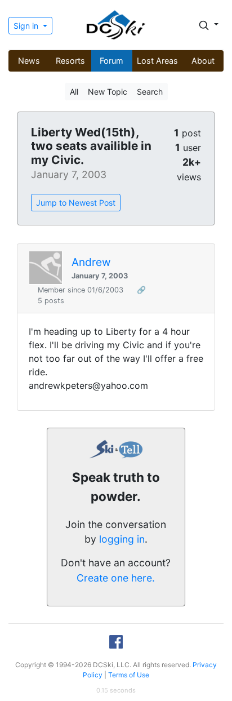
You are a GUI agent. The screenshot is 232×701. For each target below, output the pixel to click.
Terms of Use (128, 675)
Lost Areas (157, 60)
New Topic (107, 91)
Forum (111, 60)
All (74, 91)
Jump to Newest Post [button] (75, 202)
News (29, 60)
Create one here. (116, 578)
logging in (122, 539)
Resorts (70, 60)
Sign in (27, 25)
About (203, 60)
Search (150, 91)
